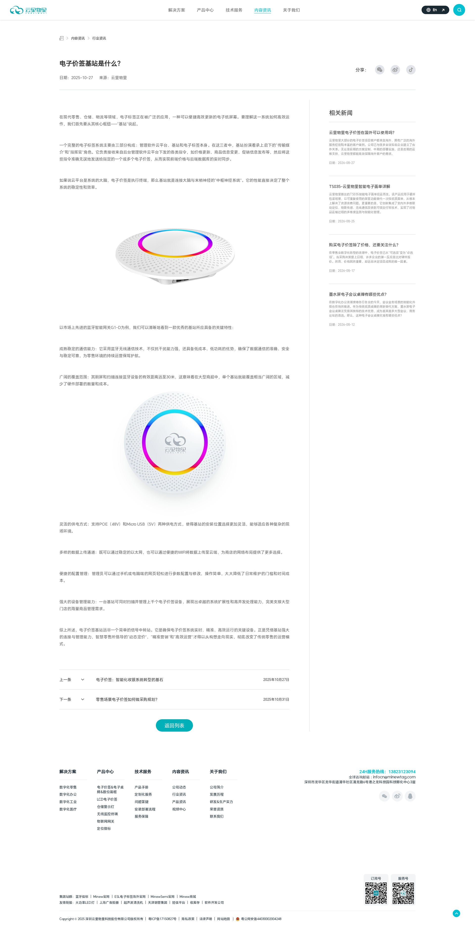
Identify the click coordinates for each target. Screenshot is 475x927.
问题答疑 (141, 801)
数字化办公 (68, 794)
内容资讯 (262, 10)
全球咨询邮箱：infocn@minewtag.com (382, 777)
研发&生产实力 (221, 801)
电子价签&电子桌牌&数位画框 (110, 789)
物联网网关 (105, 821)
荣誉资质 (217, 809)
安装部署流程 (145, 809)
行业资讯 (99, 38)
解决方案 (176, 10)
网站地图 (223, 919)
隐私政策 (188, 919)
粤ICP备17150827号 (162, 919)
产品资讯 (179, 801)
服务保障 (141, 816)
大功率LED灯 (85, 902)
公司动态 (179, 787)
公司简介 (217, 787)
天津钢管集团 (157, 902)
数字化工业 (68, 801)
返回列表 (174, 725)
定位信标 (104, 828)
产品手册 (141, 787)
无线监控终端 (107, 813)
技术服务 (234, 10)
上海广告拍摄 (109, 902)
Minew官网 (101, 896)
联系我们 (217, 816)
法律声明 (205, 919)
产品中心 (205, 10)
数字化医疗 (68, 809)
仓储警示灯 (105, 806)
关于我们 (291, 10)
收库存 (195, 902)
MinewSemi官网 (163, 896)
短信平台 (178, 902)
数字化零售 (68, 787)
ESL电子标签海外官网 (130, 896)
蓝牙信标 (81, 896)
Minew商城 (188, 896)
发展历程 (217, 794)
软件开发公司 (214, 902)
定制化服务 (143, 794)
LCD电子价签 (107, 799)
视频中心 (179, 809)
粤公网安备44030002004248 (260, 919)
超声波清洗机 (133, 902)
